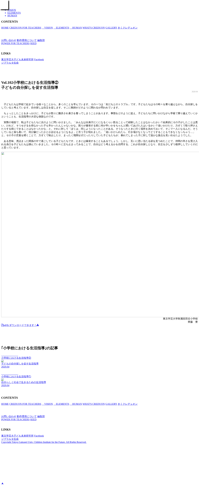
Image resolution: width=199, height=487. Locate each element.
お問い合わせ (8, 40)
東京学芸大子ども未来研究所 (17, 59)
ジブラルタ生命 (10, 62)
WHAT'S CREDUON (94, 27)
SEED (33, 43)
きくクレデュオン (128, 27)
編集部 (41, 40)
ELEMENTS (61, 27)
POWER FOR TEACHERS (15, 43)
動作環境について (27, 40)
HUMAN (76, 27)
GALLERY (111, 27)
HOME (5, 27)
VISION (47, 27)
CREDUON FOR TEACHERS (25, 27)
